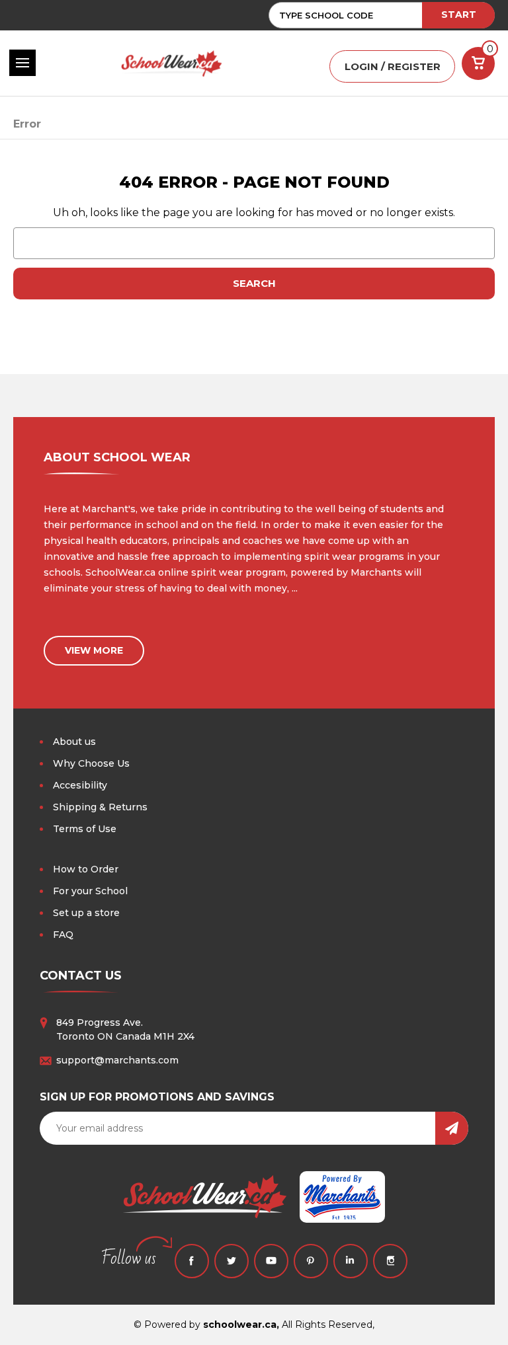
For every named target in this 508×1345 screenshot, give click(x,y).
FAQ (63, 935)
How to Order (85, 869)
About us (74, 742)
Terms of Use (84, 829)
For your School (90, 891)
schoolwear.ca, (241, 1324)
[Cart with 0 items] (478, 63)
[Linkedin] (350, 1261)
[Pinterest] (311, 1261)
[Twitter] (231, 1261)
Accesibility (80, 785)
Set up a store (86, 913)
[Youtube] (271, 1261)
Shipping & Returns (100, 807)
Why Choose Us (91, 763)
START (458, 14)
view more (94, 650)
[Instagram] (390, 1261)
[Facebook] (192, 1261)
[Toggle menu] (22, 63)
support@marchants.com (117, 1060)
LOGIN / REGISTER (393, 66)
